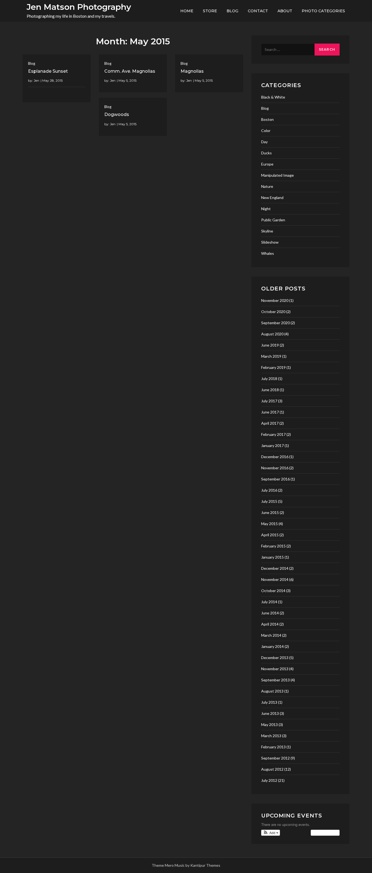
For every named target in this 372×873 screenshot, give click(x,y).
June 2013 (270, 713)
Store (210, 10)
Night (266, 208)
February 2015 (273, 546)
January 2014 (272, 646)
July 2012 (269, 780)
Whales (267, 253)
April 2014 (270, 624)
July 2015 (269, 501)
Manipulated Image (277, 175)
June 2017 (270, 412)
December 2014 (274, 568)
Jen (36, 80)
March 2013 (271, 735)
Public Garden (273, 220)
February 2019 (273, 367)
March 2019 (271, 356)
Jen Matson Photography (79, 7)
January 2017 (272, 445)
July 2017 (269, 401)
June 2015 (270, 512)
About (285, 10)
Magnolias (192, 71)
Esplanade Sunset (48, 71)
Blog (232, 10)
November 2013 (274, 668)
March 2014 (271, 635)
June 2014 (270, 613)
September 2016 (275, 479)
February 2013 (273, 747)
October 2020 (273, 311)
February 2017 (273, 434)
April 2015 (270, 534)
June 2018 (270, 389)
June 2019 (270, 345)
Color (265, 130)
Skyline (267, 231)
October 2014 (273, 590)
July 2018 (269, 378)
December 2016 (274, 456)
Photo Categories (323, 10)
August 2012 (272, 769)
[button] (270, 832)
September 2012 (275, 758)
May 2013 (269, 724)
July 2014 (269, 601)
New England (272, 197)
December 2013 (274, 657)
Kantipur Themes (205, 865)
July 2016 (269, 490)
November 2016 (274, 467)
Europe (267, 164)
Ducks (266, 153)
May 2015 (269, 523)
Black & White (273, 97)
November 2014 (274, 579)
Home (186, 10)
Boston (267, 119)
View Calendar (323, 832)
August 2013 (272, 691)
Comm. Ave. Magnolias (129, 71)
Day (264, 141)
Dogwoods (116, 114)
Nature (267, 186)
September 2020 (275, 322)
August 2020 (272, 334)
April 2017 (270, 423)
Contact (258, 10)
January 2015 (272, 557)
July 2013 (269, 702)
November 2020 (274, 300)
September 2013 (275, 680)
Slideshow (270, 242)
